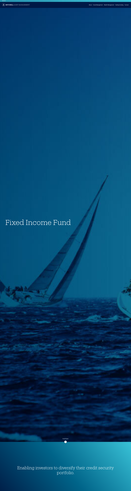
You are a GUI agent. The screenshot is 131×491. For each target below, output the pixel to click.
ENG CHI (4, 0)
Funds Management (98, 5)
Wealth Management (109, 5)
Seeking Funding (119, 5)
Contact (127, 5)
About (90, 5)
